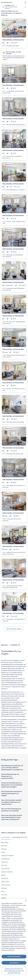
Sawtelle (3, 898)
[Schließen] (25, 901)
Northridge (4, 888)
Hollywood (4, 865)
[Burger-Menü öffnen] (25, 2)
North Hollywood (5, 885)
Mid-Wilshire (4, 878)
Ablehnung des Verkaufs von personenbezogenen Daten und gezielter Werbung (14, 971)
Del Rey (3, 852)
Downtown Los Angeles (7, 855)
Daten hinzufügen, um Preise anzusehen (13, 40)
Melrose (3, 875)
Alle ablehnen (14, 963)
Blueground (4, 645)
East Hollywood (5, 859)
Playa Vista (4, 895)
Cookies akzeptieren (14, 956)
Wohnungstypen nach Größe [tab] (19, 837)
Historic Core (4, 862)
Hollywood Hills (5, 868)
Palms (2, 891)
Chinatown (4, 849)
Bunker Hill (4, 846)
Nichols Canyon (5, 881)
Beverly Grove (4, 842)
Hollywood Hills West (6, 872)
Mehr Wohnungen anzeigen (14, 629)
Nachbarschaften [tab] (5, 837)
